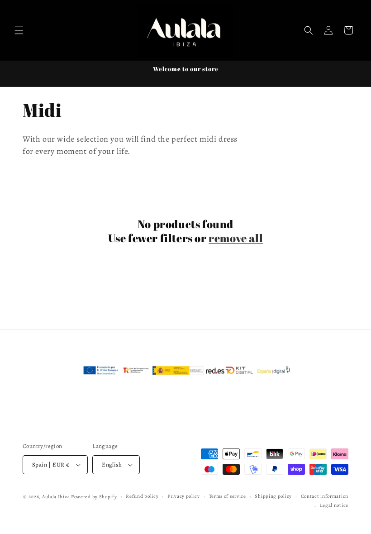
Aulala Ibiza (56, 496)
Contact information (324, 496)
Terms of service (227, 496)
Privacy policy (183, 496)
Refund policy (142, 496)
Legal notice (334, 505)
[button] (19, 30)
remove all (236, 238)
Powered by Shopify (94, 496)
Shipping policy (273, 496)
